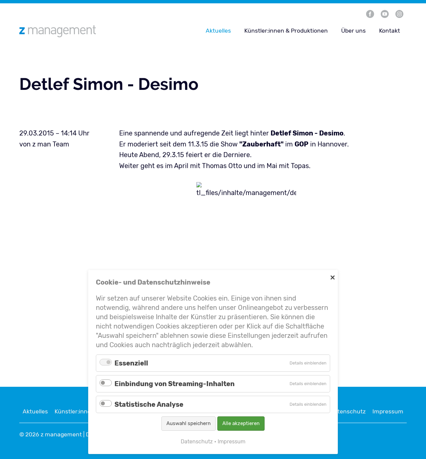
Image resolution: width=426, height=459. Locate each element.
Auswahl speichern (188, 423)
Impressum (387, 411)
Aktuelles (218, 30)
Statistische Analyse (148, 404)
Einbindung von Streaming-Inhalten (174, 384)
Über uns (353, 30)
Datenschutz (348, 411)
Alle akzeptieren (241, 423)
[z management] (83, 31)
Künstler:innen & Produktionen (286, 30)
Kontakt (389, 30)
